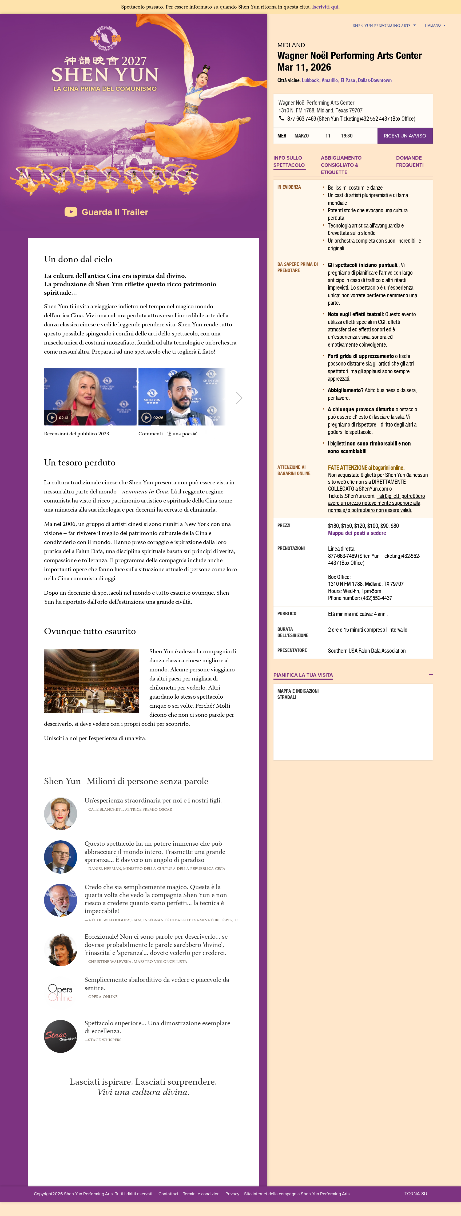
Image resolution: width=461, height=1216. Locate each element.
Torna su (415, 1193)
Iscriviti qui (325, 7)
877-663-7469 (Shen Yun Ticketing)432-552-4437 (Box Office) (351, 118)
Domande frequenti (410, 161)
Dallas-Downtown (375, 80)
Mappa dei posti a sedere (357, 533)
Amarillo (330, 80)
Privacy (232, 1193)
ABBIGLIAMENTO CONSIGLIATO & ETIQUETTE (341, 165)
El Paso (348, 80)
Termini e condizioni (202, 1193)
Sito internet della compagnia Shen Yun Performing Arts (297, 1193)
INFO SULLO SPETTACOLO (289, 161)
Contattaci (168, 1193)
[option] (90, 406)
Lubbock (310, 80)
